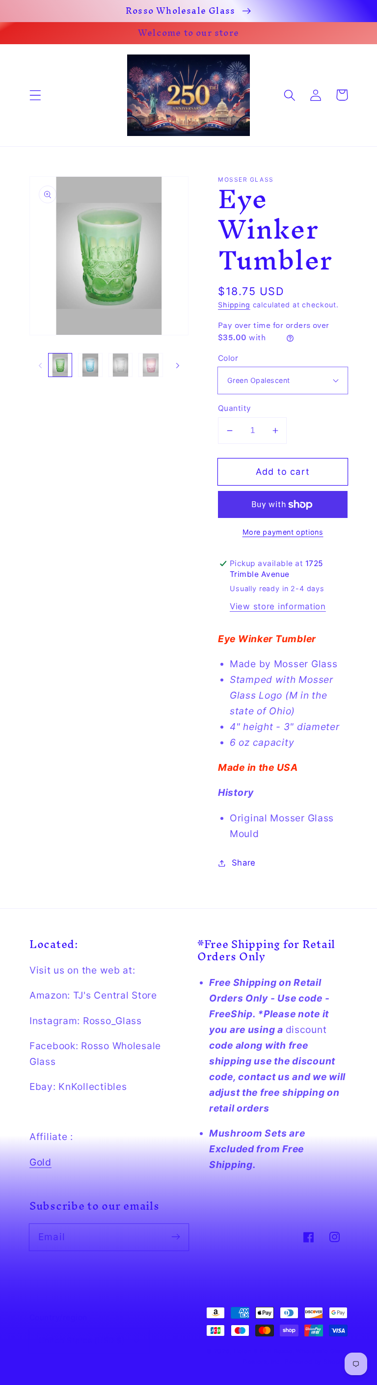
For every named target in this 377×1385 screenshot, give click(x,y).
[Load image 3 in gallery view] (120, 365)
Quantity (234, 408)
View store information (278, 606)
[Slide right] (177, 365)
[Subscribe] (175, 1237)
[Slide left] (40, 365)
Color (228, 358)
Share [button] (244, 863)
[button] (36, 95)
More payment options (282, 532)
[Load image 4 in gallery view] (150, 365)
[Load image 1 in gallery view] (60, 365)
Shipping (234, 304)
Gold (40, 1162)
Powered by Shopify (316, 1361)
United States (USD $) (82, 1340)
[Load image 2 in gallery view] (90, 365)
